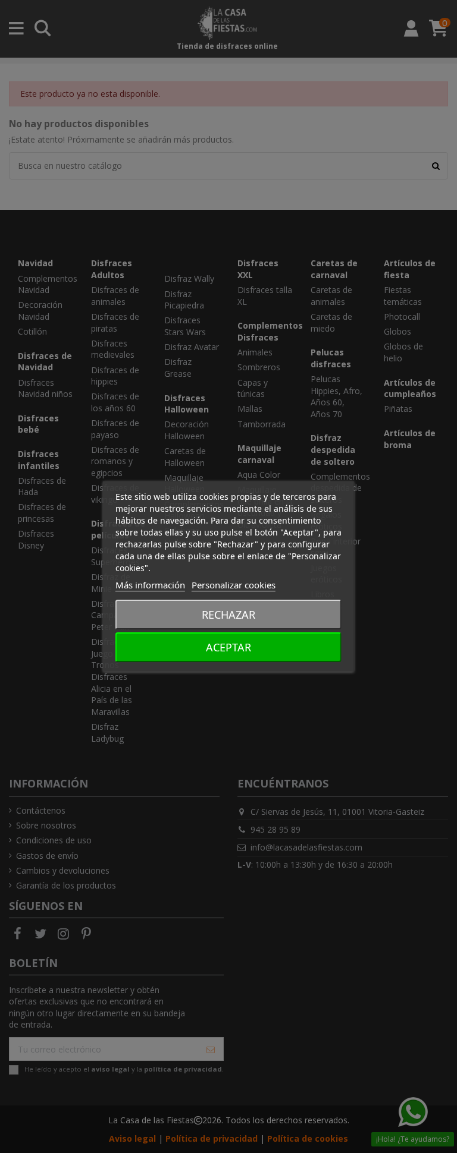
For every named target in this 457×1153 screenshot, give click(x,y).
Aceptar (228, 647)
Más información (150, 585)
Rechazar (228, 614)
